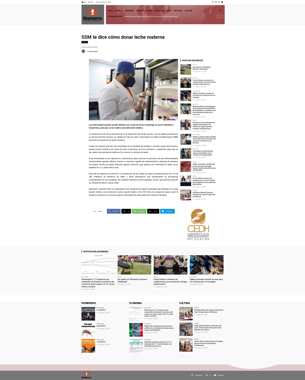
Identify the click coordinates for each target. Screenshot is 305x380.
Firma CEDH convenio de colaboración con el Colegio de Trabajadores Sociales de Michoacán (204, 181)
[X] (219, 2)
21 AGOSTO (101, 310)
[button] (220, 10)
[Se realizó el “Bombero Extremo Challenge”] (185, 69)
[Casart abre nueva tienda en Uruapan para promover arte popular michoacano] (186, 345)
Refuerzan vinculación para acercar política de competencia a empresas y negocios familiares (159, 328)
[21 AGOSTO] (88, 314)
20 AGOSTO (101, 326)
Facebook (198, 375)
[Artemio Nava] (83, 51)
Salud (84, 42)
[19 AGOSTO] (88, 346)
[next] (222, 16)
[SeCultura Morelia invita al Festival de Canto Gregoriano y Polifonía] (185, 195)
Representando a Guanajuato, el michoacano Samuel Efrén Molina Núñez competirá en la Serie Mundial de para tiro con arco (204, 110)
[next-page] (86, 357)
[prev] (218, 16)
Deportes (196, 104)
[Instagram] (215, 2)
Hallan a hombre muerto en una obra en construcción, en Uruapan (146, 16)
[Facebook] (212, 2)
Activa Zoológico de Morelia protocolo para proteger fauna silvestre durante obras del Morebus (204, 167)
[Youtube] (222, 2)
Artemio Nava (93, 51)
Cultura (195, 190)
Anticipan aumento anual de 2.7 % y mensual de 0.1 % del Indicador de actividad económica (158, 344)
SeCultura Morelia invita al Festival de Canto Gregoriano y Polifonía (204, 195)
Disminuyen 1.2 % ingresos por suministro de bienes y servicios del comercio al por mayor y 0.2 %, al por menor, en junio (98, 283)
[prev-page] (82, 357)
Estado (195, 64)
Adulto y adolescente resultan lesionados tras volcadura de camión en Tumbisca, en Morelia (204, 140)
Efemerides (100, 307)
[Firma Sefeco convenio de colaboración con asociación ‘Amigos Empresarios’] (185, 82)
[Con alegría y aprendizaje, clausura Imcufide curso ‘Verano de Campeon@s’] (185, 153)
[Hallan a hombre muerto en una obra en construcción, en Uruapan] (185, 95)
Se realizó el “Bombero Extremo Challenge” (202, 68)
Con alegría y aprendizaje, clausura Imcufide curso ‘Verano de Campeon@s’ (203, 153)
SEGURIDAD (196, 91)
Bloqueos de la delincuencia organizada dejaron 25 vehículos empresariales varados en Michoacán (204, 125)
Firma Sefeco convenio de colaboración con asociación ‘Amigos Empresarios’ (204, 82)
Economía (84, 276)
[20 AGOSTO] (88, 330)
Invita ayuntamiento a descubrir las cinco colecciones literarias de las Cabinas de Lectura (207, 328)
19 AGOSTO (101, 342)
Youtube (221, 375)
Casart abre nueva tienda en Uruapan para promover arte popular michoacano (208, 343)
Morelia (195, 78)
